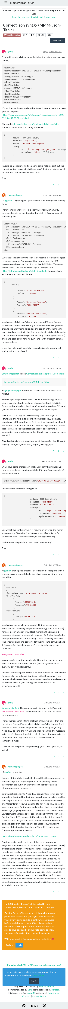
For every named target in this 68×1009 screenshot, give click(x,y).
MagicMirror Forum (22, 2)
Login (19, 945)
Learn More (38, 975)
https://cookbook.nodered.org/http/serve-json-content (29, 836)
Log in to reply (57, 40)
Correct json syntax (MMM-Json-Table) (45, 373)
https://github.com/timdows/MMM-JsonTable (36, 124)
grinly (10, 51)
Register (10, 945)
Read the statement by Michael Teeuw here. (34, 17)
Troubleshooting (13, 35)
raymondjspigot (15, 195)
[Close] (62, 904)
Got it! (34, 981)
